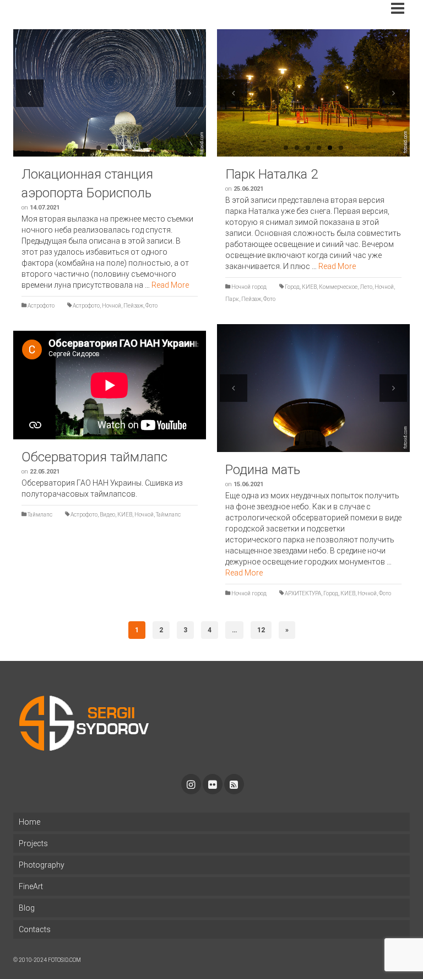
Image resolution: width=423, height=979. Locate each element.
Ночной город (249, 287)
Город (292, 287)
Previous (30, 93)
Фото (151, 306)
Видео (107, 515)
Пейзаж (133, 306)
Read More (170, 285)
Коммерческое (338, 287)
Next (189, 93)
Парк (232, 299)
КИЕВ (309, 287)
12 (261, 630)
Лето (366, 287)
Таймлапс (40, 515)
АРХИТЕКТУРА (303, 593)
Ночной (111, 306)
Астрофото (41, 306)
